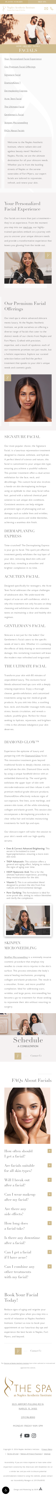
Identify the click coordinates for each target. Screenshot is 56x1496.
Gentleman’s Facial (14, 114)
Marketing (27, 1490)
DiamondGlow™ (12, 82)
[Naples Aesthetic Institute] (28, 1396)
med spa (27, 227)
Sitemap (47, 1454)
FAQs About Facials (14, 130)
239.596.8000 (28, 1417)
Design (16, 1490)
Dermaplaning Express (15, 91)
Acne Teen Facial (12, 98)
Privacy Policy (47, 1449)
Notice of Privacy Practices (31, 1454)
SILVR (36, 1490)
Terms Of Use (12, 1454)
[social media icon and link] (21, 1437)
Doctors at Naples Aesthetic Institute (16, 1363)
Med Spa (42, 2)
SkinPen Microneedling (16, 957)
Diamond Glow (33, 755)
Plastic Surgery (14, 2)
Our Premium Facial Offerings (20, 67)
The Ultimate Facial (14, 106)
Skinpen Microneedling (16, 122)
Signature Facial (12, 75)
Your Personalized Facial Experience (23, 59)
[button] (5, 1490)
